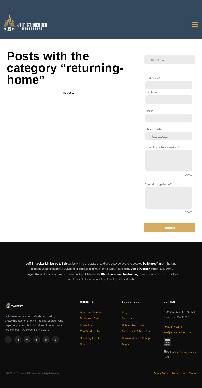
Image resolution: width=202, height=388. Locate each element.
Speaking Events (90, 338)
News (83, 344)
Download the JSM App (136, 338)
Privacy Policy (161, 373)
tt (55, 339)
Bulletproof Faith (89, 318)
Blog (124, 312)
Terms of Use (178, 373)
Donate (126, 344)
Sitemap (193, 373)
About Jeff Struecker (92, 312)
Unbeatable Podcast (134, 325)
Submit (169, 227)
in (46, 339)
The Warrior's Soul (91, 331)
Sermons (127, 318)
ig (18, 339)
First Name (152, 78)
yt (27, 339)
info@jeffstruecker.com (177, 332)
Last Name (151, 92)
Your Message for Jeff (158, 184)
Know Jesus (87, 325)
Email (148, 110)
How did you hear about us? (162, 147)
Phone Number (154, 129)
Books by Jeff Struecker (136, 331)
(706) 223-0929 (173, 327)
